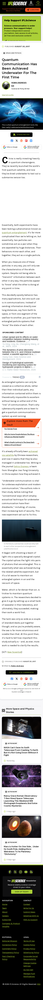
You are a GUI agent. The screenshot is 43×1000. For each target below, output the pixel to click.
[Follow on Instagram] (20, 872)
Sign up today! (22, 891)
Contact (26, 904)
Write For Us (28, 908)
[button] (38, 2)
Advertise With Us (31, 916)
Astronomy (12, 743)
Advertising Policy (31, 952)
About (4, 912)
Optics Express (21, 466)
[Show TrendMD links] (40, 377)
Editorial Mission (9, 941)
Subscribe (6, 920)
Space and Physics (13, 53)
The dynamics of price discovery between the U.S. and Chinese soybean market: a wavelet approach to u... (21, 352)
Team (4, 908)
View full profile (7, 95)
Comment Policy (9, 949)
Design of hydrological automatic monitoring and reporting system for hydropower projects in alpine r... (19, 365)
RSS (38, 984)
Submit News (29, 912)
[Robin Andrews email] (12, 86)
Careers (5, 916)
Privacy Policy (29, 949)
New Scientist (14, 652)
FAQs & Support (30, 920)
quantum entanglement (14, 232)
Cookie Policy (29, 945)
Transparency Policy (10, 952)
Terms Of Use (29, 941)
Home (4, 904)
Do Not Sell (28, 970)
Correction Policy (9, 945)
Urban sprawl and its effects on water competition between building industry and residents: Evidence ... (20, 339)
